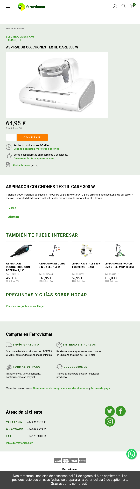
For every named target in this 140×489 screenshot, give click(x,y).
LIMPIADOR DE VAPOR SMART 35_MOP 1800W (119, 265)
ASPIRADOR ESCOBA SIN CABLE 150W (52, 265)
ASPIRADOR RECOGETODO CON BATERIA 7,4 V (18, 267)
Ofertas (13, 217)
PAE (13, 208)
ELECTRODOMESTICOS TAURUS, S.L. (14, 38)
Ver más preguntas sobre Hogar (25, 306)
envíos (67, 388)
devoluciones (80, 388)
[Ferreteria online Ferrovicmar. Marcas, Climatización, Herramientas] (31, 6)
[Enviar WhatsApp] (131, 454)
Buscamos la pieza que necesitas (34, 158)
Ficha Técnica (25, 165)
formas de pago (100, 388)
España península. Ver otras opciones (36, 148)
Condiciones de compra (47, 388)
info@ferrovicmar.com (19, 442)
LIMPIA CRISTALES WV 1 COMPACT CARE (86, 265)
